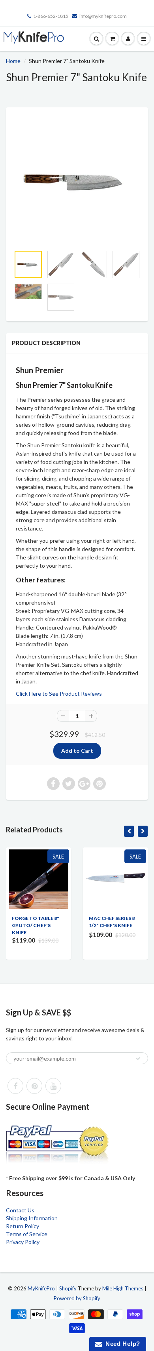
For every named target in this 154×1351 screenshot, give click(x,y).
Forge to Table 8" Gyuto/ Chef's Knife (35, 925)
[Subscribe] (138, 1058)
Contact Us (20, 1210)
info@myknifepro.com (103, 16)
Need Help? (121, 1343)
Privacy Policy (22, 1241)
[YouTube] (53, 1086)
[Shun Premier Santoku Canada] (77, 180)
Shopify (68, 1288)
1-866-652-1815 (50, 16)
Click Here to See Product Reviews (59, 693)
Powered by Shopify (77, 1298)
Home (13, 60)
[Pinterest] (34, 1086)
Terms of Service (26, 1234)
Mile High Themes (122, 1288)
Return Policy (22, 1226)
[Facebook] (15, 1086)
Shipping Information (32, 1218)
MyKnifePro (41, 1288)
